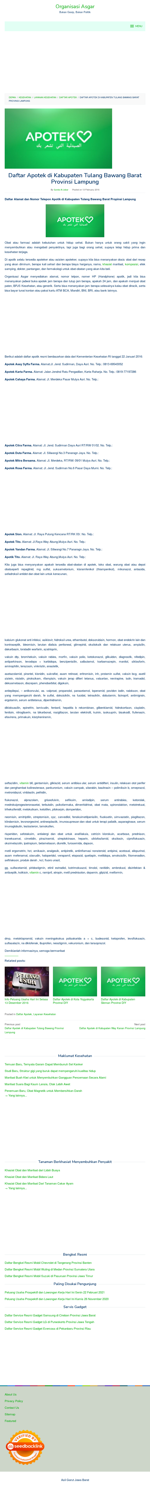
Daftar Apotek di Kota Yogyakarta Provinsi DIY (73, 1001)
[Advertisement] (75, 62)
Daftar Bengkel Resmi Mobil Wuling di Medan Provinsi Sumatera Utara (50, 1269)
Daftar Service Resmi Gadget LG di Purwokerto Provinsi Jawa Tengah (49, 1322)
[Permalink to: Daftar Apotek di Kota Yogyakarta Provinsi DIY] (75, 981)
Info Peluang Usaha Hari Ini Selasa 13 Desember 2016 (26, 1001)
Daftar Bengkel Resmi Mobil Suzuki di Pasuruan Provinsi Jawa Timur (49, 1276)
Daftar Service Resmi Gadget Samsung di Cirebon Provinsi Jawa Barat (50, 1315)
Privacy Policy (14, 1401)
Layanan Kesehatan (44, 1014)
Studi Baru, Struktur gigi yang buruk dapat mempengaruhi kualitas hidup (50, 1071)
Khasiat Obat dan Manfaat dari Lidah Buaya (32, 1170)
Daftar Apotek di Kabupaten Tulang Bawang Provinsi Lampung (34, 1028)
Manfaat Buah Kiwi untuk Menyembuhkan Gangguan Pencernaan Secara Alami (55, 1077)
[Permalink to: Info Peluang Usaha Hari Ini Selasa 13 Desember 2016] (27, 981)
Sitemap (10, 1414)
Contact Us (12, 1407)
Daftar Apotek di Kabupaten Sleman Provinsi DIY (118, 1001)
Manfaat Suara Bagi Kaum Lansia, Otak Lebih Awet (37, 1084)
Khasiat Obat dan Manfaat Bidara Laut (29, 1177)
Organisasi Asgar (75, 6)
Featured (10, 1421)
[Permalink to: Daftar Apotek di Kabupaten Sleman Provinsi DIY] (123, 981)
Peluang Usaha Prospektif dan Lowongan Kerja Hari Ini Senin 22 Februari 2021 (55, 1292)
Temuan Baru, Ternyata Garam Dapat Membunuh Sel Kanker (44, 1064)
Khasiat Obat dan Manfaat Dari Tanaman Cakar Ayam (39, 1183)
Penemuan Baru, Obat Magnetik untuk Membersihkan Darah (43, 1091)
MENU (138, 26)
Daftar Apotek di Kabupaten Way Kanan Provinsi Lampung (112, 1026)
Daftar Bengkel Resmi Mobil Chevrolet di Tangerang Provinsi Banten (48, 1263)
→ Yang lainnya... (16, 1095)
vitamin (24, 783)
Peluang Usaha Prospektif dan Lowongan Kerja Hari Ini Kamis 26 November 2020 (57, 1299)
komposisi (131, 264)
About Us (11, 1394)
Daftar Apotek (24, 1014)
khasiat (107, 264)
